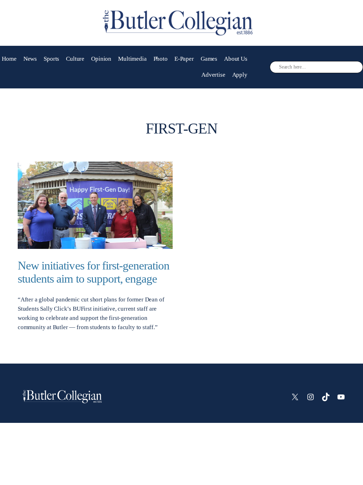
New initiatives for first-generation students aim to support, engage (93, 272)
